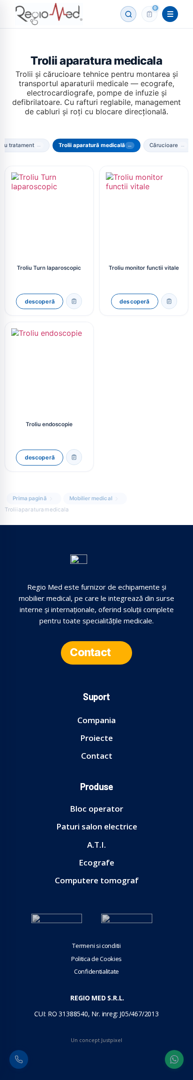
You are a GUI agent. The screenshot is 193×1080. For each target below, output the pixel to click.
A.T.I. (96, 844)
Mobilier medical (90, 498)
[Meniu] (170, 14)
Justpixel (111, 1039)
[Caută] (128, 14)
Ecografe (96, 862)
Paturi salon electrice (96, 826)
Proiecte (96, 737)
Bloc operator (96, 808)
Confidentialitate (96, 971)
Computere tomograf (97, 880)
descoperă (40, 301)
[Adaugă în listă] (74, 301)
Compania (96, 720)
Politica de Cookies (96, 958)
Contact (96, 755)
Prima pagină (30, 498)
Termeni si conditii (96, 945)
